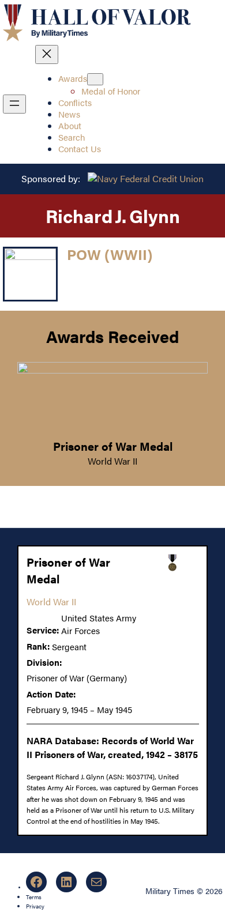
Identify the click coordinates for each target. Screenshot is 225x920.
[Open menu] (14, 104)
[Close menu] (46, 54)
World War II (112, 460)
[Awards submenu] (95, 79)
